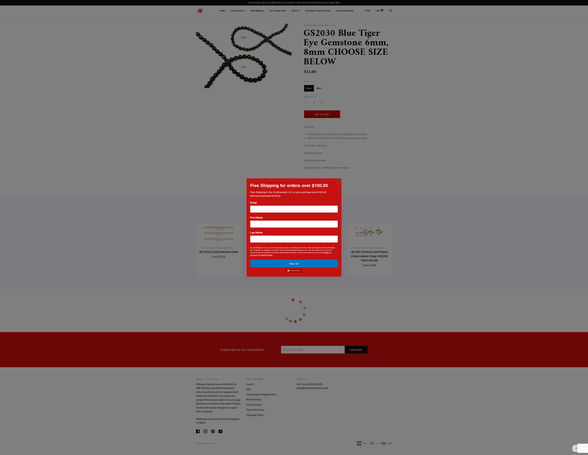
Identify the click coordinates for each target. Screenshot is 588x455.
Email (253, 202)
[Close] (339, 181)
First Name (256, 217)
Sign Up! (294, 263)
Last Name (256, 232)
